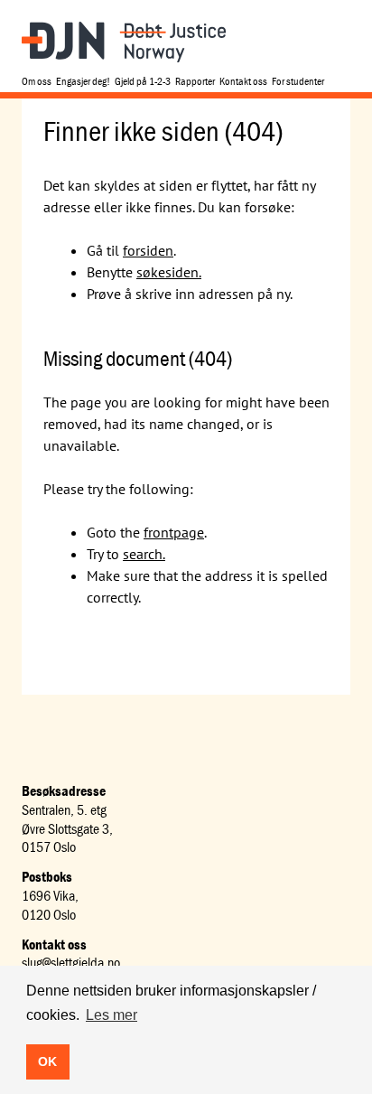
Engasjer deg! (83, 81)
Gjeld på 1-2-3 (143, 81)
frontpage (174, 532)
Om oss (36, 81)
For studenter (298, 81)
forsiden (148, 250)
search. (144, 554)
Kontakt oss (243, 81)
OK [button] (47, 1061)
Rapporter (195, 81)
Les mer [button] (111, 1015)
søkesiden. (168, 272)
